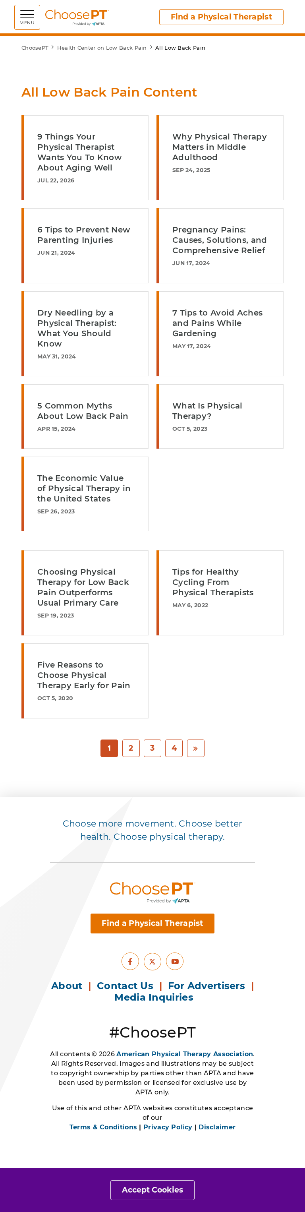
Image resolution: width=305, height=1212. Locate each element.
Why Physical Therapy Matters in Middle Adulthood (219, 147)
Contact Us (125, 985)
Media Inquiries (155, 997)
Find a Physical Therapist (221, 16)
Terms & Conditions (103, 1127)
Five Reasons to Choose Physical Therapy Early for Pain (84, 675)
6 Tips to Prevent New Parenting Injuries (83, 235)
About (67, 985)
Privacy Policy (167, 1127)
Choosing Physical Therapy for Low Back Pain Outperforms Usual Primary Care (83, 587)
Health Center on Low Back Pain (102, 48)
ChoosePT (34, 48)
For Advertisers (208, 985)
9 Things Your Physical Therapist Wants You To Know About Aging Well (79, 152)
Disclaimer (217, 1127)
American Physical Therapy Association (184, 1054)
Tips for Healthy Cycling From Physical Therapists (213, 582)
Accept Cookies (152, 1190)
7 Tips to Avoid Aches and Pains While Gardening (217, 323)
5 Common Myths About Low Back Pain (83, 411)
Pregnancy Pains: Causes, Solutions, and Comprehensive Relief (219, 240)
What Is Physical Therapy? (207, 411)
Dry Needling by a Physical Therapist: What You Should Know (77, 328)
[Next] (196, 748)
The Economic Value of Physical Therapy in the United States (84, 488)
